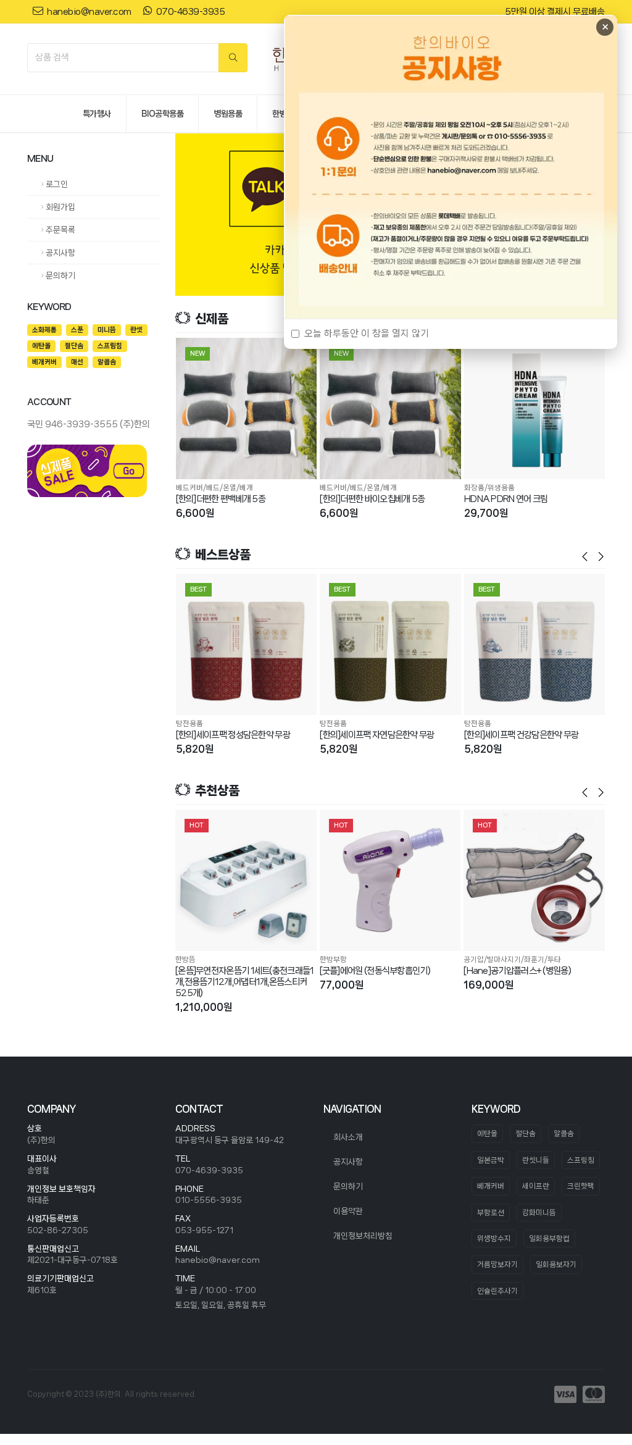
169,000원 (489, 984)
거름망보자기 (497, 1264)
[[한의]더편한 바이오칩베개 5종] (390, 408)
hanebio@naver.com (217, 1259)
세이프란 (535, 1186)
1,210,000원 (203, 1007)
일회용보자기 (556, 1264)
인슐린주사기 (497, 1291)
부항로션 (490, 1212)
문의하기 (59, 275)
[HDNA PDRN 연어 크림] (534, 408)
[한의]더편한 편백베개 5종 (221, 499)
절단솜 (525, 1133)
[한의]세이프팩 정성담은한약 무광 (233, 735)
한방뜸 (185, 959)
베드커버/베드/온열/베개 (214, 487)
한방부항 (333, 959)
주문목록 (59, 229)
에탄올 (487, 1133)
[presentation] (194, 215)
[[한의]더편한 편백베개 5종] (246, 408)
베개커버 (490, 1186)
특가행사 (97, 113)
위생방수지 (494, 1238)
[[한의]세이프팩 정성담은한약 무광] (246, 644)
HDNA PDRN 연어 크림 (506, 499)
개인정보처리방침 (363, 1235)
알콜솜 (564, 1133)
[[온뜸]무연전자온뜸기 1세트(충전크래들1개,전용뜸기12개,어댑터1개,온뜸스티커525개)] (246, 880)
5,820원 (195, 748)
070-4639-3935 (209, 1170)
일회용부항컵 (549, 1238)
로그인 (56, 184)
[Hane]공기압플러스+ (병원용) (517, 971)
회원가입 (59, 207)
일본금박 (490, 1160)
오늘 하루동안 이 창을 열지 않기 (366, 333)
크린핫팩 (580, 1186)
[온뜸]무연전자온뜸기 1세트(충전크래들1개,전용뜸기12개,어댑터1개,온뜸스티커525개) (244, 982)
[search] (232, 57)
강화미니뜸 (539, 1212)
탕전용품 (189, 723)
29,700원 (486, 513)
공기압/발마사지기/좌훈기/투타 (512, 959)
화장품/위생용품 (489, 487)
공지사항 (59, 252)
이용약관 (348, 1211)
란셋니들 (535, 1160)
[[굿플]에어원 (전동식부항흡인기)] (390, 880)
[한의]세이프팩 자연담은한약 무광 (377, 735)
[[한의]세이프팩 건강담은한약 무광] (534, 644)
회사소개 (348, 1137)
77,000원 (342, 984)
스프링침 (580, 1160)
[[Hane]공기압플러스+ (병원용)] (534, 880)
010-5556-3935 (208, 1200)
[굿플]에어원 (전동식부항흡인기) (375, 971)
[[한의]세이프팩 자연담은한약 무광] (390, 644)
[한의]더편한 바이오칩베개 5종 (372, 499)
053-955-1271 (204, 1230)
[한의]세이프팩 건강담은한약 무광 (521, 735)
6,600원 (195, 513)
